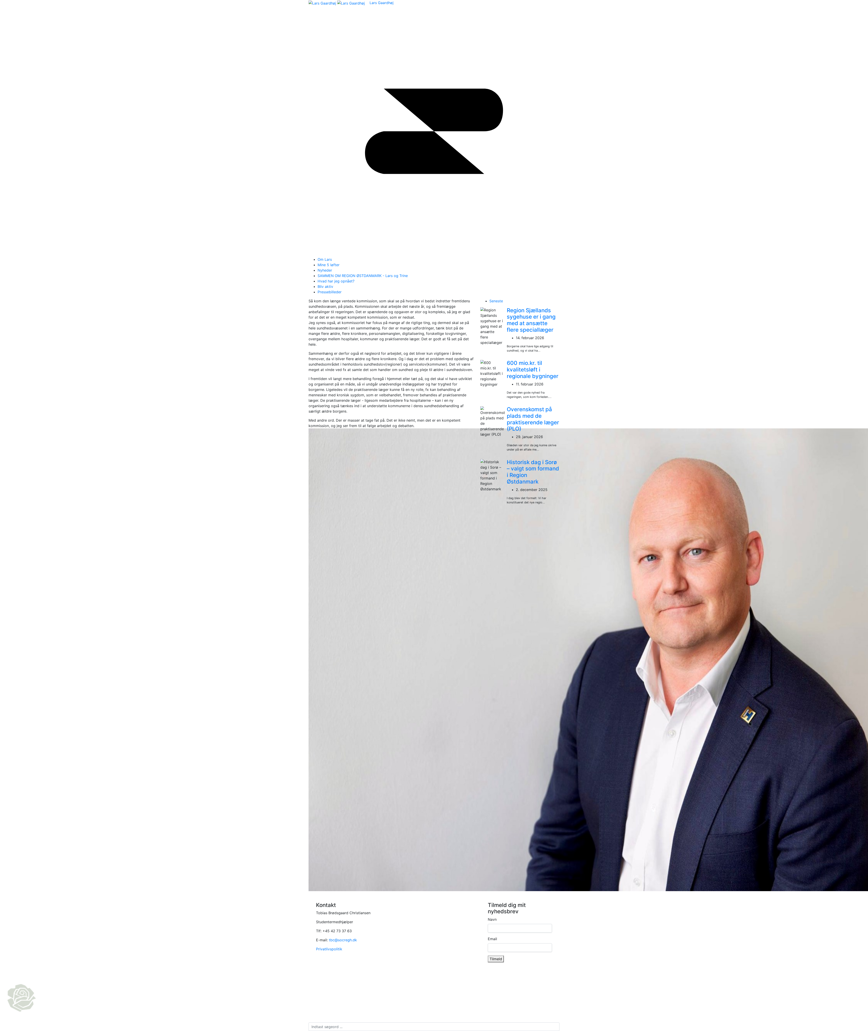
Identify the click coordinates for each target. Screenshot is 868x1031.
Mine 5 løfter (329, 265)
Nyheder (325, 270)
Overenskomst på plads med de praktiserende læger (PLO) (533, 419)
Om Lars (325, 259)
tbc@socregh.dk (343, 940)
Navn (492, 919)
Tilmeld (496, 959)
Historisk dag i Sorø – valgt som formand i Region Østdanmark (533, 472)
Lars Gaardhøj (382, 2)
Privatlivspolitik (329, 949)
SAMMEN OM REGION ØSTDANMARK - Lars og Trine (363, 275)
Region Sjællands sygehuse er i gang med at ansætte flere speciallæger (531, 320)
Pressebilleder (330, 292)
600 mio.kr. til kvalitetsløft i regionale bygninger (532, 369)
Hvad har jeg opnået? (336, 281)
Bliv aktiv (325, 286)
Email (492, 939)
